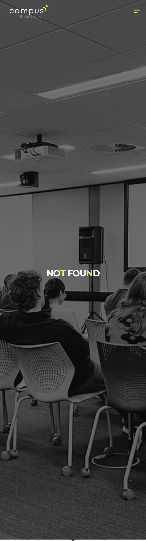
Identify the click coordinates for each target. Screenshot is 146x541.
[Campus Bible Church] (28, 10)
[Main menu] (137, 10)
